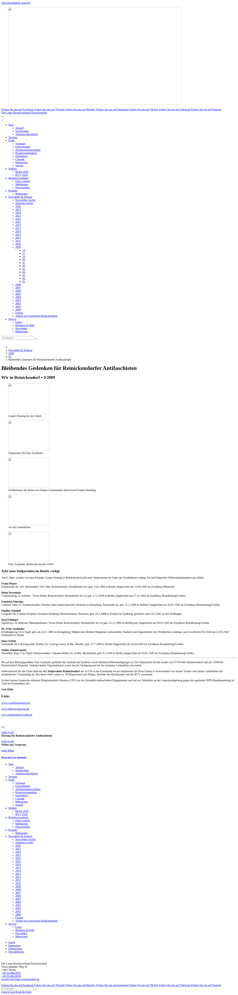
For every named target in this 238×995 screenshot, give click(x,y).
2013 (18, 234)
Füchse (19, 312)
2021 (18, 221)
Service (12, 319)
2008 (18, 284)
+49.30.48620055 (11, 973)
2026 (18, 206)
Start (10, 124)
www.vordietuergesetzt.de (15, 702)
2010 (18, 243)
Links (18, 322)
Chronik (19, 159)
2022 (18, 218)
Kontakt (12, 190)
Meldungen (21, 184)
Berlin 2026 (21, 171)
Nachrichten (22, 131)
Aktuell (19, 128)
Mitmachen (21, 162)
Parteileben (21, 156)
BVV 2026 (21, 174)
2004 (18, 297)
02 (23, 278)
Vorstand (20, 143)
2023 (18, 215)
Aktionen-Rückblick (26, 134)
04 (23, 272)
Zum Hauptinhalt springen (15, 2)
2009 (18, 247)
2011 (18, 240)
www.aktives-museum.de (15, 708)
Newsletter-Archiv (25, 200)
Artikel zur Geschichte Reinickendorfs (36, 315)
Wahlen (12, 168)
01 (23, 281)
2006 (18, 290)
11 (23, 253)
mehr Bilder (7, 750)
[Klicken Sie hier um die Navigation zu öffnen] (2, 119)
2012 (18, 237)
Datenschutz (15, 948)
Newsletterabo (16, 951)
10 (23, 256)
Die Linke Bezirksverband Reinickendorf (24, 112)
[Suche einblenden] (2, 116)
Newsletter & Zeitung (20, 196)
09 (23, 259)
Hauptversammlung (26, 153)
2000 (18, 309)
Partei (11, 140)
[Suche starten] (35, 338)
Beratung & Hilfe (24, 325)
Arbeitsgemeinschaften (27, 149)
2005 (18, 294)
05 (23, 268)
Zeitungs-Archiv (24, 203)
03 (23, 275)
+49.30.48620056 (11, 976)
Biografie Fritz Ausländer (14, 757)
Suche (11, 942)
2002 (18, 303)
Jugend (19, 165)
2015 (18, 228)
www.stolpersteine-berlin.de (16, 714)
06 (23, 265)
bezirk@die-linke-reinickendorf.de (20, 979)
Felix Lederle (22, 181)
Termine (12, 137)
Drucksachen (22, 187)
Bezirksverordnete (18, 178)
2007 (18, 287)
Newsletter (21, 328)
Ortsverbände (22, 146)
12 (23, 250)
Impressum (14, 945)
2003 (18, 300)
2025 (18, 209)
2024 (18, 212)
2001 (18, 306)
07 (23, 262)
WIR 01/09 (7, 732)
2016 (18, 225)
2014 (18, 231)
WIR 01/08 (7, 741)
